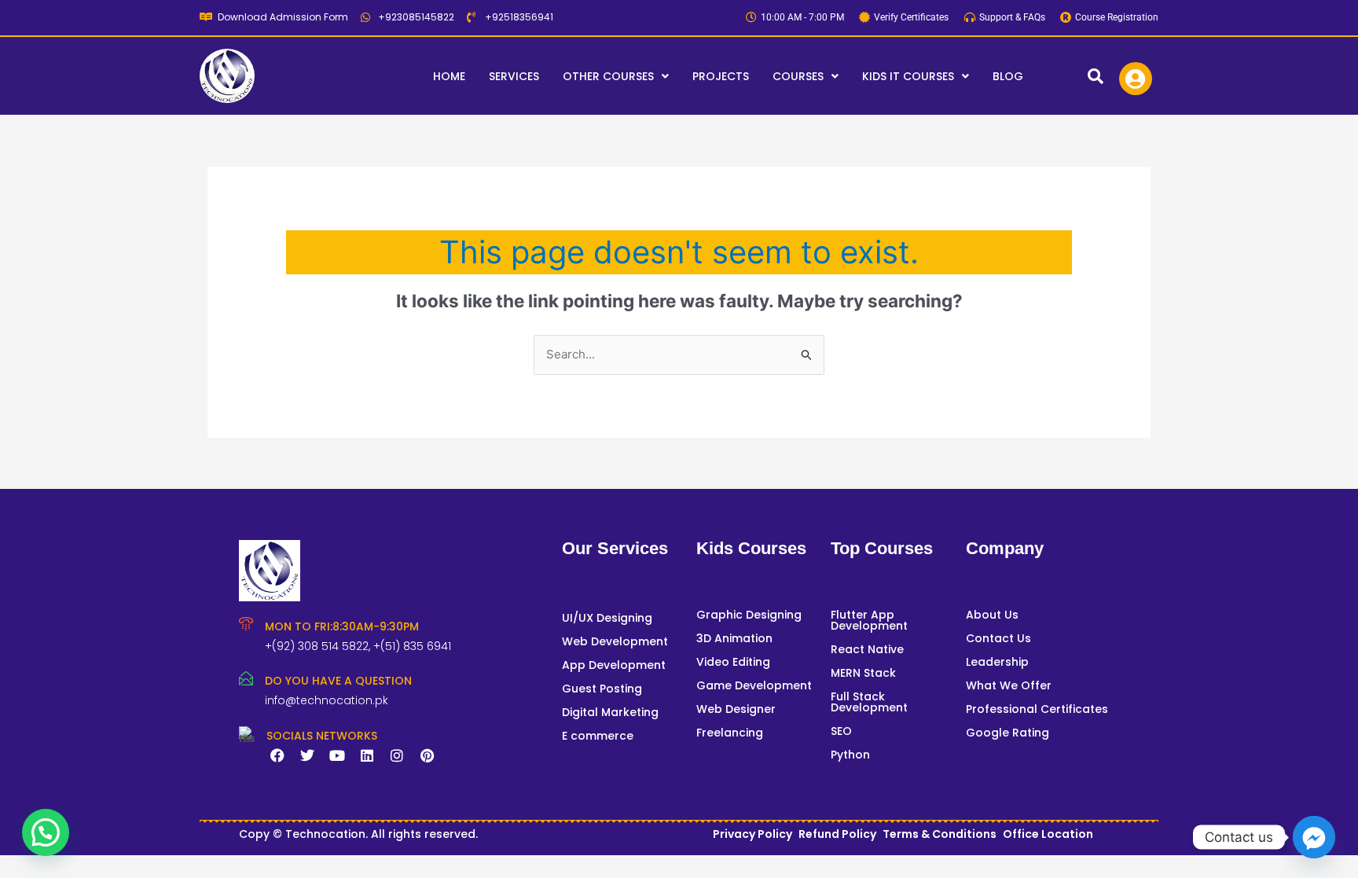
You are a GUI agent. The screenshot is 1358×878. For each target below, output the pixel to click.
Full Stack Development (869, 702)
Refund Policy (837, 833)
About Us (992, 615)
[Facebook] (277, 755)
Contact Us (998, 638)
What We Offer (1009, 685)
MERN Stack (863, 673)
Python (850, 754)
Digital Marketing (610, 712)
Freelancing (729, 732)
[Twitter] (307, 755)
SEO (841, 731)
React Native (867, 649)
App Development (614, 665)
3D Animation (734, 638)
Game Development (754, 685)
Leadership (997, 662)
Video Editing (733, 662)
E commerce (597, 736)
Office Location (1048, 833)
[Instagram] (397, 755)
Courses (798, 76)
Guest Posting (602, 688)
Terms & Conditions (939, 833)
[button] (616, 76)
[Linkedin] (367, 755)
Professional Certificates (1037, 709)
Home (449, 76)
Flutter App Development (869, 620)
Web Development (615, 641)
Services (514, 76)
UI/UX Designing (607, 618)
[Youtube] (337, 755)
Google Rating (1007, 732)
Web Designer (736, 709)
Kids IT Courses (908, 76)
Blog (1008, 76)
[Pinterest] (427, 755)
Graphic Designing (749, 615)
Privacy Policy (752, 833)
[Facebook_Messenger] (1314, 837)
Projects (720, 76)
